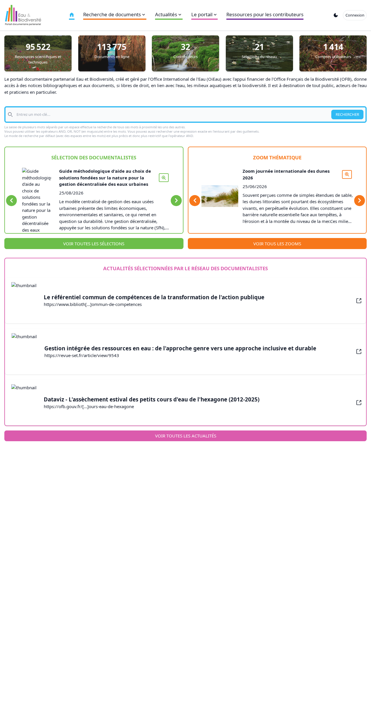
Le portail (201, 14)
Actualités (166, 14)
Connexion (354, 15)
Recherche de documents (112, 14)
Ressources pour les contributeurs (264, 14)
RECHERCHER (347, 114)
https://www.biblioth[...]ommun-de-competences (93, 304)
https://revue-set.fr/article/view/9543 (81, 355)
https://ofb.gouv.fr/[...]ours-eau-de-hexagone (89, 406)
